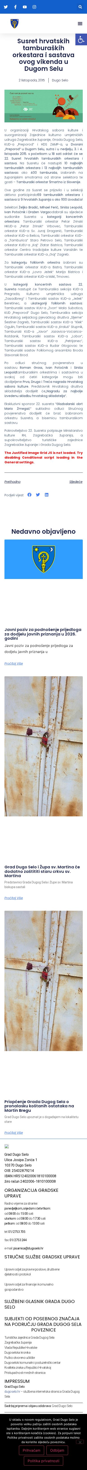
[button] (80, 6)
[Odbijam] (80, 1442)
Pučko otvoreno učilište (19, 1357)
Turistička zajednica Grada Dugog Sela (29, 1337)
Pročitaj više (13, 663)
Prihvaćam (31, 1450)
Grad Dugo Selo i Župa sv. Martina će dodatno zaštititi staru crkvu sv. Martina (42, 871)
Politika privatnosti (43, 1461)
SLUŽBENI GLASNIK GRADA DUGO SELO (39, 1304)
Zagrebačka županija (18, 1342)
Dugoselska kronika (17, 1352)
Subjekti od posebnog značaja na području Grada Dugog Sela (42, 1321)
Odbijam (57, 1450)
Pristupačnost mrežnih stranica (25, 1373)
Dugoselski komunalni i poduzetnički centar (32, 1362)
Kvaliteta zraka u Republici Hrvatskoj (27, 1367)
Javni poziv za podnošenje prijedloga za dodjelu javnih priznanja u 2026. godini (42, 634)
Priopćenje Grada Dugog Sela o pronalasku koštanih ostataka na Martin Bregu (39, 1106)
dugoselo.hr (12, 1391)
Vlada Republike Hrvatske (20, 1347)
